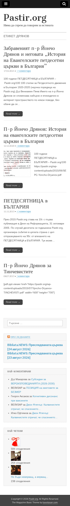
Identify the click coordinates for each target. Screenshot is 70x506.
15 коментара (24, 71)
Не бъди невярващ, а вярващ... (29, 476)
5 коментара (23, 276)
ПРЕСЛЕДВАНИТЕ (20, 337)
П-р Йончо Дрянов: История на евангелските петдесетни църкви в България (35, 135)
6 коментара (23, 145)
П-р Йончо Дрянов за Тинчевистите (27, 268)
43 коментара (24, 211)
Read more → (13, 113)
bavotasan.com (50, 502)
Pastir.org (25, 17)
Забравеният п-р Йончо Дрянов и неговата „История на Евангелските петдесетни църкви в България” (35, 57)
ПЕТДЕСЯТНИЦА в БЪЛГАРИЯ (26, 203)
